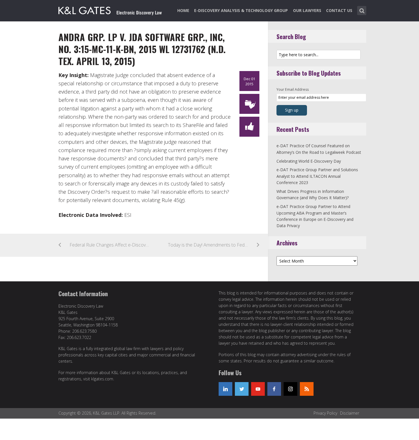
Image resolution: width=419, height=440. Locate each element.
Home (183, 10)
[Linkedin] (225, 389)
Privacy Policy (325, 413)
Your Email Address (292, 89)
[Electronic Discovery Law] (110, 9)
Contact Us (339, 10)
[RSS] (307, 389)
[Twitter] (242, 389)
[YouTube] (258, 389)
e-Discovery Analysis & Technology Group (241, 10)
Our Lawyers (307, 10)
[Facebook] (274, 389)
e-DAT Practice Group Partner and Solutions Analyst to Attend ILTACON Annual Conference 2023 (317, 176)
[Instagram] (290, 389)
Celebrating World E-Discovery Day (308, 161)
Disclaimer (349, 413)
